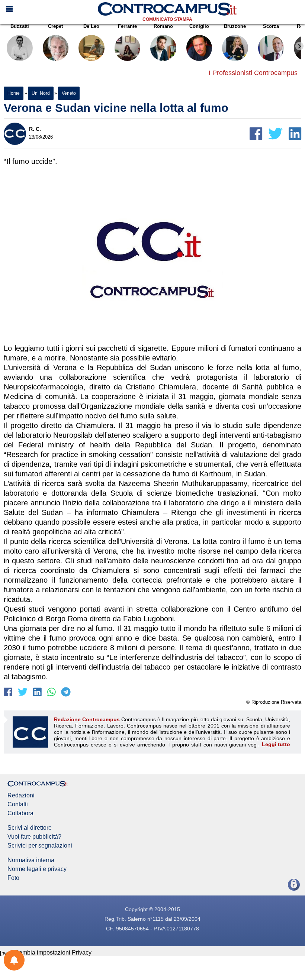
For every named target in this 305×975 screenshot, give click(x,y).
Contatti (17, 804)
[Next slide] (299, 46)
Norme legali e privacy (37, 869)
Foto (13, 878)
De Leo (91, 26)
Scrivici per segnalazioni (39, 846)
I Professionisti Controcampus (253, 73)
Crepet (55, 26)
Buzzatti (19, 26)
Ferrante (127, 26)
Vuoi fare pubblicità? (34, 837)
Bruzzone (235, 26)
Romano (163, 26)
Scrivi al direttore (29, 828)
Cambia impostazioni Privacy (53, 952)
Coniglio (199, 26)
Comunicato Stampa (167, 19)
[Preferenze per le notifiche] (14, 960)
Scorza (271, 26)
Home (13, 93)
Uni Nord (40, 93)
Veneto (69, 93)
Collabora (20, 813)
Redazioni (21, 796)
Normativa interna (30, 860)
